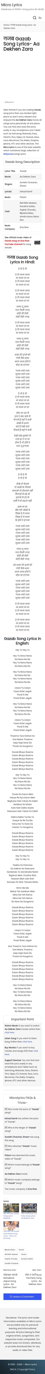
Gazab (21, 1250)
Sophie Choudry (11, 1259)
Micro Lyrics (11, 5)
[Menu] (40, 18)
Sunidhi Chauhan (11, 1263)
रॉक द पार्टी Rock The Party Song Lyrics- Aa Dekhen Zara (29, 1215)
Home (6, 25)
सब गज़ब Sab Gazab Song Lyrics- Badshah (11, 1215)
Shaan (23, 1254)
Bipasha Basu (10, 1250)
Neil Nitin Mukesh (11, 1254)
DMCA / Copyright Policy (22, 1369)
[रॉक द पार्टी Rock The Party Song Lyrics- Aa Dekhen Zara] (29, 1207)
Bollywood (9, 102)
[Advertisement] (22, 77)
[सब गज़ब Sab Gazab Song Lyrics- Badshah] (11, 1207)
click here (9, 1032)
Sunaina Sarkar (27, 1259)
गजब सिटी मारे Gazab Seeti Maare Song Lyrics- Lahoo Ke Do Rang (11, 1234)
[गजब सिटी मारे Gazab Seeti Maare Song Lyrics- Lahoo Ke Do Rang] (11, 1225)
